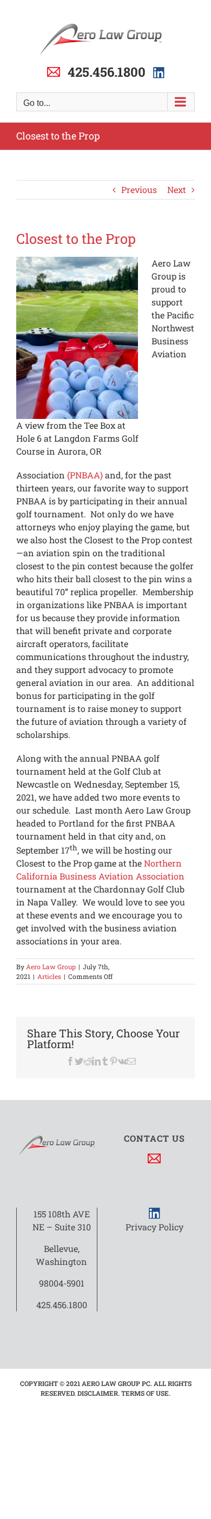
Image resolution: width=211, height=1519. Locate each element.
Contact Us (154, 1138)
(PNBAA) (85, 475)
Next (176, 189)
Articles (49, 976)
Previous (139, 189)
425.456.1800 (107, 72)
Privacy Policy (154, 1226)
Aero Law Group (51, 966)
